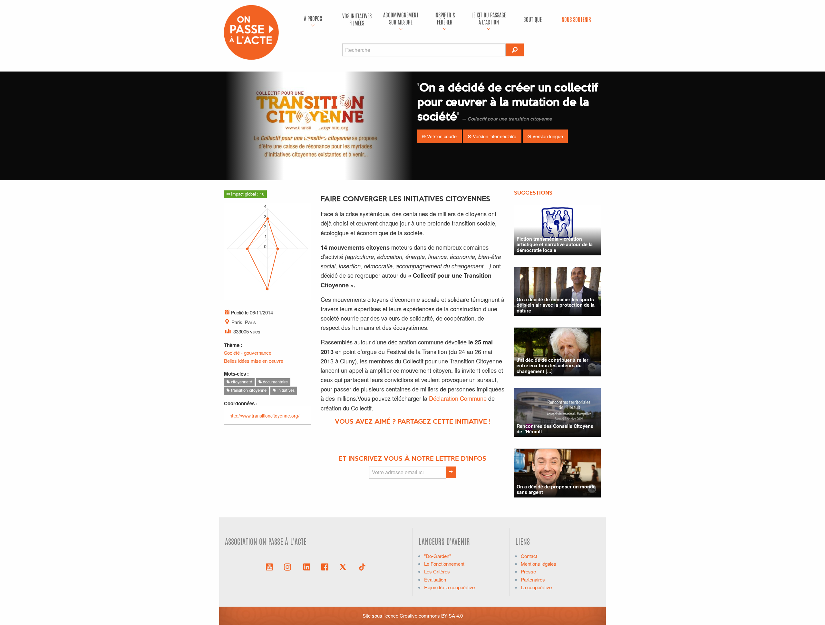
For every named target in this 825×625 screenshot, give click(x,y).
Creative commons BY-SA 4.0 (431, 615)
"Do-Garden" (437, 556)
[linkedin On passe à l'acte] (306, 566)
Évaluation (435, 579)
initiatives (285, 390)
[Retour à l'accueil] (251, 31)
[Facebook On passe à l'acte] (324, 566)
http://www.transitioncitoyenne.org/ (264, 415)
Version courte (441, 136)
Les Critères (437, 571)
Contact (529, 556)
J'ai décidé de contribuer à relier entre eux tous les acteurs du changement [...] (552, 365)
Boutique (532, 19)
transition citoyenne (248, 390)
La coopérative (536, 587)
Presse (528, 571)
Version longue (547, 136)
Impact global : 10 (247, 194)
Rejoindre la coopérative (449, 587)
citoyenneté (241, 382)
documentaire (275, 382)
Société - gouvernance (247, 352)
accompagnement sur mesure (401, 18)
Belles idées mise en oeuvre (253, 360)
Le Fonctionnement (444, 563)
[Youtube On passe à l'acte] (269, 566)
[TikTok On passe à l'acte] (362, 566)
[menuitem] (313, 19)
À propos (313, 18)
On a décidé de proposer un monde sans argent (556, 489)
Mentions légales (538, 563)
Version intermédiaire (493, 136)
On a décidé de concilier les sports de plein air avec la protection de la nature (556, 305)
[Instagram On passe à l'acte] (288, 566)
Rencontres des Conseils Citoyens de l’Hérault (555, 429)
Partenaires (533, 579)
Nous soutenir (576, 19)
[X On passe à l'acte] (344, 566)
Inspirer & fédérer (444, 18)
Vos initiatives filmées (357, 19)
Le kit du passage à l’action (488, 18)
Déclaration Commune (458, 398)
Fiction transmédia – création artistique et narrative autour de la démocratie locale (555, 244)
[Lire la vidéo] (315, 126)
